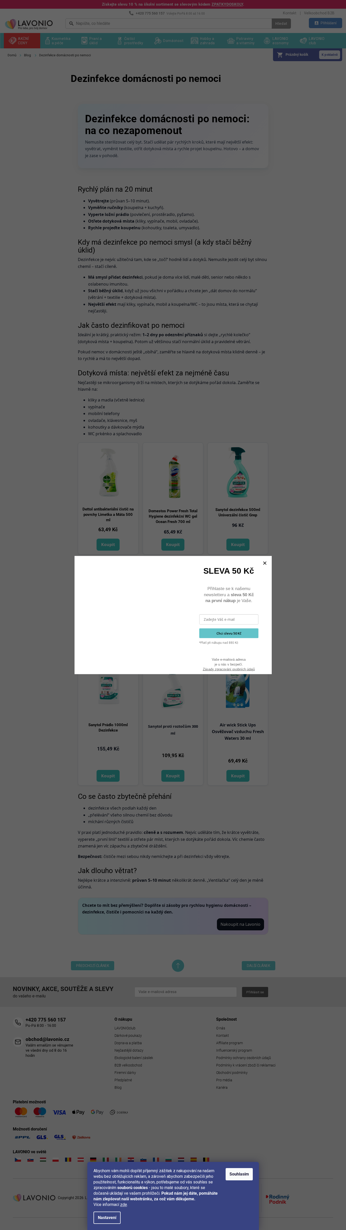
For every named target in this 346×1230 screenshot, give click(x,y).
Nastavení (107, 1217)
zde (123, 1204)
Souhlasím (239, 1174)
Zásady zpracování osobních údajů (229, 669)
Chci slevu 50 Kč (228, 633)
